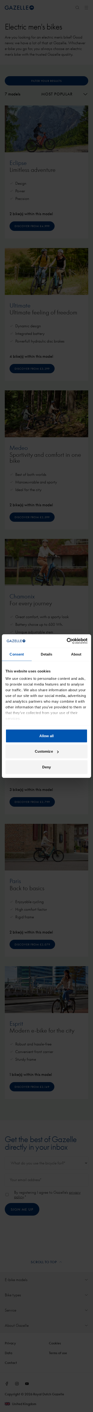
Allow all (46, 736)
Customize (44, 751)
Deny (46, 767)
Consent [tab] (17, 654)
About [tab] (76, 654)
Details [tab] (46, 654)
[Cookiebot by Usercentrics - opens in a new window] (67, 641)
